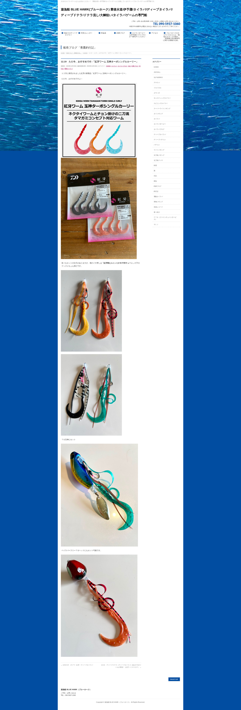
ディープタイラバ (160, 134)
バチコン (157, 145)
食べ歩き (157, 212)
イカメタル (157, 88)
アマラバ (157, 82)
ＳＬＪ (156, 224)
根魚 (155, 181)
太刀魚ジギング (159, 155)
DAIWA (108, 66)
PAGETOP (174, 679)
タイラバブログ (122, 66)
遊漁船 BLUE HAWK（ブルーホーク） (118, 702)
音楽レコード (158, 207)
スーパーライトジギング (162, 108)
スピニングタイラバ (160, 103)
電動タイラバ (68, 68)
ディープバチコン (160, 139)
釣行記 (156, 191)
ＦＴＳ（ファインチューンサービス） (165, 218)
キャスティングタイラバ (162, 98)
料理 (155, 165)
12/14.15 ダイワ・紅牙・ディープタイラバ (77, 665)
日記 (129, 66)
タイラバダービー (160, 124)
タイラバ (114, 66)
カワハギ (157, 93)
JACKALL (157, 72)
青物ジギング (158, 202)
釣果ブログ (135, 66)
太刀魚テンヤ (158, 160)
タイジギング (158, 114)
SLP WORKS (158, 77)
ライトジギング (159, 150)
